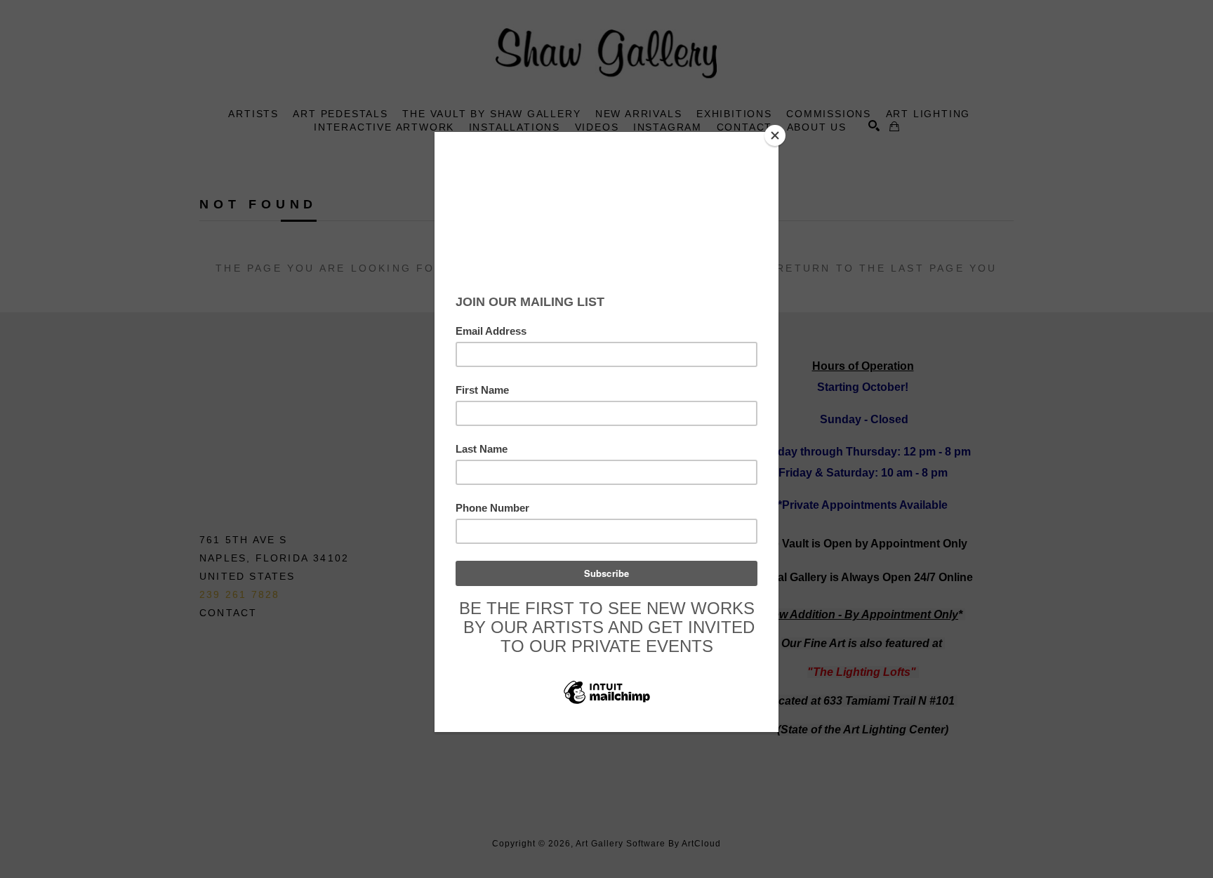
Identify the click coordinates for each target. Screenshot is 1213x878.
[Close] (775, 135)
